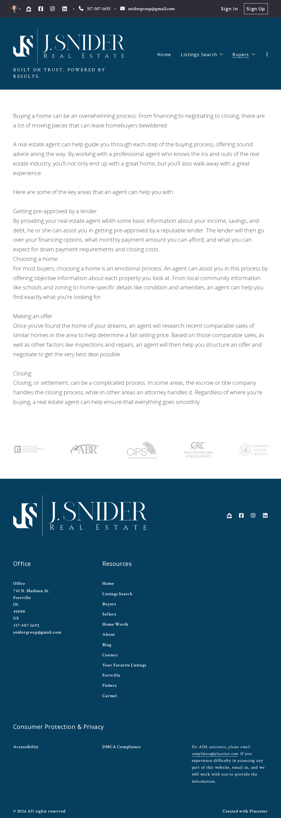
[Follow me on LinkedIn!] (64, 9)
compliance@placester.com (215, 753)
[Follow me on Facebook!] (40, 9)
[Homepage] (68, 46)
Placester (258, 811)
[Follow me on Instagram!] (52, 9)
